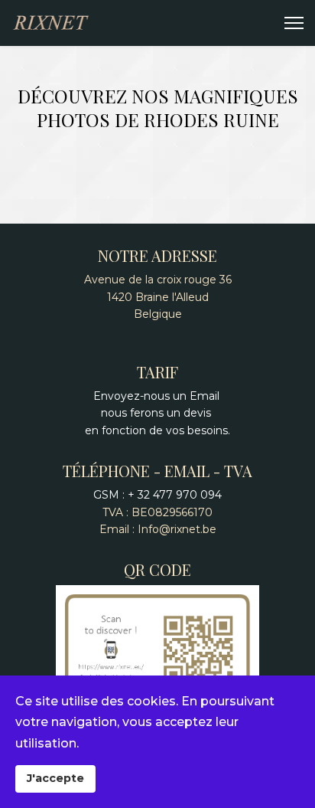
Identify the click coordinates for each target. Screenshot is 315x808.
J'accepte (55, 778)
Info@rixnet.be (177, 529)
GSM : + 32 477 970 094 (157, 495)
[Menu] (294, 23)
